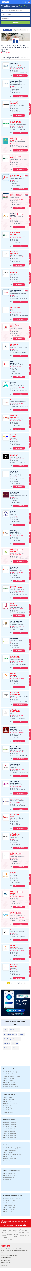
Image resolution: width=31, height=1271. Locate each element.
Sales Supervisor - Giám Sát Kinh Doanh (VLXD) (14, 362)
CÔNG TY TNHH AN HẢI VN (16, 255)
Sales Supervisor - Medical (14, 271)
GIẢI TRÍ (15, 1236)
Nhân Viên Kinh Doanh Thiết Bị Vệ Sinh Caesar (15, 693)
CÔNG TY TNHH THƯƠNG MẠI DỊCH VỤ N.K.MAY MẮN (19, 124)
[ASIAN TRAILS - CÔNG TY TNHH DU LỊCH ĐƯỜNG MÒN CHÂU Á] (6, 216)
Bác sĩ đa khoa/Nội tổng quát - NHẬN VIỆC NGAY (14, 946)
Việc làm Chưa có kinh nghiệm (11, 1201)
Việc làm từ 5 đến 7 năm (9, 1207)
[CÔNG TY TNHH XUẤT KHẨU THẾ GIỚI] (6, 749)
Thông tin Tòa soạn (5, 1260)
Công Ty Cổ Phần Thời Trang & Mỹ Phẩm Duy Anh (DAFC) (18, 495)
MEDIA (4, 1230)
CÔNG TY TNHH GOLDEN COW (17, 67)
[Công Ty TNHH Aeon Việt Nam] (6, 784)
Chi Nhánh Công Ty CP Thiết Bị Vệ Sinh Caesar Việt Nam (18, 696)
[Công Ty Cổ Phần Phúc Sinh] (5, 177)
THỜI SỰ (4, 1232)
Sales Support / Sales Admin (15, 64)
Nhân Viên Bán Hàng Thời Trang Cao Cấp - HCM (15, 493)
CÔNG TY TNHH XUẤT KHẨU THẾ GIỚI (18, 750)
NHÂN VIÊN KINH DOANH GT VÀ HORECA (15, 834)
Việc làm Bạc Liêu (8, 1105)
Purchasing (7, 1048)
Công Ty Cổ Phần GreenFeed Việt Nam (15, 197)
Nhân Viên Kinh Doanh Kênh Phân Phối (15, 656)
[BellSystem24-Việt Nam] (6, 533)
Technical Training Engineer (15, 290)
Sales (11, 400)
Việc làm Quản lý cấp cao (9, 1158)
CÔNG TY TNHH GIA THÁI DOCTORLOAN (16, 949)
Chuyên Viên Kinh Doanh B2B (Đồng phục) (12, 156)
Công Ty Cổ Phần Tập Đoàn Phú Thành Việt (18, 401)
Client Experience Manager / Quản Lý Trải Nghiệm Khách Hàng (14, 604)
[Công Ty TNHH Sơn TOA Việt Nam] (6, 364)
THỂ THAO (21, 1230)
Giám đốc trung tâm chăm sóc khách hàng (13, 728)
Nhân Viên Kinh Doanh (13, 674)
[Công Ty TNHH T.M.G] (6, 766)
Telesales (15, 1048)
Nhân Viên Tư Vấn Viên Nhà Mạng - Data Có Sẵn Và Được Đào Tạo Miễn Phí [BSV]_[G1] (14, 567)
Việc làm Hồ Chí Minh (8, 1099)
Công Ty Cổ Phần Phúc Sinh (17, 178)
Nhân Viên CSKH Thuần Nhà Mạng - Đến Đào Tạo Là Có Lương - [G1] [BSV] (14, 531)
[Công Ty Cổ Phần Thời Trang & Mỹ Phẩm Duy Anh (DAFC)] (6, 494)
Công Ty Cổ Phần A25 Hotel (17, 731)
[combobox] (15, 10)
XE (9, 1236)
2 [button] (11, 983)
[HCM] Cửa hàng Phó (15, 308)
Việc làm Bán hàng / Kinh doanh (11, 1076)
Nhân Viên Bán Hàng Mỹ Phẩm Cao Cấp (14, 252)
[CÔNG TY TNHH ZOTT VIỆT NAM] (6, 327)
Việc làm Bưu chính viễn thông (11, 1086)
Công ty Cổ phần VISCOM (16, 659)
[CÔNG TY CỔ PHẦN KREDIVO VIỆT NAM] (6, 915)
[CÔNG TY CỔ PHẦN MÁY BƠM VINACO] (6, 141)
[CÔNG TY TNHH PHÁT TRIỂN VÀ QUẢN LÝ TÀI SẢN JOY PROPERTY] (6, 641)
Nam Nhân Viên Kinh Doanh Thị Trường (12, 139)
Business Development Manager (14, 383)
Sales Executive (13, 550)
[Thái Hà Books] (6, 676)
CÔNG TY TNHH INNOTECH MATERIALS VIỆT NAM (17, 801)
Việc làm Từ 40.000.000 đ (10, 1137)
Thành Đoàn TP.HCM (6, 1262)
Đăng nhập (27, 6)
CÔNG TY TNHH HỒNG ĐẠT (16, 818)
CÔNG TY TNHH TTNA (15, 457)
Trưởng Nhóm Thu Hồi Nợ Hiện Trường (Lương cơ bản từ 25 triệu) (12, 913)
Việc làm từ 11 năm (8, 1211)
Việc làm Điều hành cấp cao (10, 1160)
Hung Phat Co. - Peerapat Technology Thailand (16, 895)
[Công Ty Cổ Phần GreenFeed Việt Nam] (5, 196)
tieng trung (7, 1039)
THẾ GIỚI (4, 1235)
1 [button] (8, 983)
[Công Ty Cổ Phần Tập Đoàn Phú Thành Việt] (6, 402)
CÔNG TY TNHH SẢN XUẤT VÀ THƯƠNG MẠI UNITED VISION (16, 105)
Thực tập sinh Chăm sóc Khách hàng (16, 621)
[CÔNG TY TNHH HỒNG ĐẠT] (6, 817)
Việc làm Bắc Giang (8, 1110)
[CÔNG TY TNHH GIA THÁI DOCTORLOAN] (6, 948)
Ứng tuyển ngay (20, 75)
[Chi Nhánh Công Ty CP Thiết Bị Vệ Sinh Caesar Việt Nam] (6, 695)
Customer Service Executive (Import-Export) (15, 747)
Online (6, 1030)
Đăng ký (21, 6)
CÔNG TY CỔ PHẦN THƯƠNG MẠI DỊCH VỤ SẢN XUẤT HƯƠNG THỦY (18, 589)
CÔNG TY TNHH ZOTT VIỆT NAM (16, 328)
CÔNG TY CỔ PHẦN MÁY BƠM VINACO (17, 142)
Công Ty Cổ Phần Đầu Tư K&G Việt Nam (18, 159)
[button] (25, 2)
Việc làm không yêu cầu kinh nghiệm (13, 1198)
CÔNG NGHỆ (10, 1234)
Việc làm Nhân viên (8, 1152)
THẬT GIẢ (27, 1235)
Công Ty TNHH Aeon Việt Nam (17, 785)
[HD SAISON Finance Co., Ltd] (6, 83)
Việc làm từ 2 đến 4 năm (9, 1205)
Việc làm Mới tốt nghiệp (9, 1150)
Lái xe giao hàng (11, 325)
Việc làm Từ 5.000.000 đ (9, 1124)
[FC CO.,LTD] (6, 514)
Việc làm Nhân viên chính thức (11, 1173)
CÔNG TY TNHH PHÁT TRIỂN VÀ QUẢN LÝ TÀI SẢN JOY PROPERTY (17, 640)
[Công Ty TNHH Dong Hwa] (6, 836)
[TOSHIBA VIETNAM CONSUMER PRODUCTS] (5, 292)
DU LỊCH (10, 1239)
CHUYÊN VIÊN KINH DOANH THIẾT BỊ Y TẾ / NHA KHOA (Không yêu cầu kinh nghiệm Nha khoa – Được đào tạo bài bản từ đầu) (15, 121)
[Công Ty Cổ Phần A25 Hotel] (6, 730)
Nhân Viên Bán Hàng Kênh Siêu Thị (15, 175)
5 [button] (21, 983)
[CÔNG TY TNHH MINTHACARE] (6, 273)
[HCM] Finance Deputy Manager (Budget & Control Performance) (15, 782)
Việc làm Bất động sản (9, 1082)
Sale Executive (14, 929)
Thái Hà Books (14, 677)
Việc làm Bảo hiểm (8, 1080)
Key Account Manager (14, 344)
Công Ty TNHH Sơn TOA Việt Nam (17, 365)
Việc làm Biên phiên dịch (9, 1084)
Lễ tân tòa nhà (14, 638)
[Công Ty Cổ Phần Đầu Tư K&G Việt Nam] (6, 158)
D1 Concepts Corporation (16, 624)
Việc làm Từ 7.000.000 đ (9, 1127)
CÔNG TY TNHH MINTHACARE (14, 274)
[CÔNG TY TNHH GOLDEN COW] (6, 66)
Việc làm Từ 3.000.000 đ (9, 1122)
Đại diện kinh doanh (16, 799)
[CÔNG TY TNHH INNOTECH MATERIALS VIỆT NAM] (6, 801)
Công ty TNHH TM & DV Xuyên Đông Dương (17, 856)
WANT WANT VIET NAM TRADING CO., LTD (18, 347)
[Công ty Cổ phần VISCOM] (6, 658)
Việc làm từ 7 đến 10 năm (9, 1209)
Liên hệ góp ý (4, 1265)
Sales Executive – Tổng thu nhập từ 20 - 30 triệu (13, 892)
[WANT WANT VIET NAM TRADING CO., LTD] (6, 346)
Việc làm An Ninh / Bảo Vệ (10, 1072)
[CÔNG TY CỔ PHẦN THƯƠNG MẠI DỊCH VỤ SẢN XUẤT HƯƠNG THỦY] (6, 589)
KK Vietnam (13, 438)
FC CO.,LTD (13, 514)
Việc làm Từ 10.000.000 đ (9, 1129)
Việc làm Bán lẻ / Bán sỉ (9, 1078)
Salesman (15, 1043)
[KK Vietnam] (6, 437)
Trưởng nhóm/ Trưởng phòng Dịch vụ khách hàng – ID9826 (14, 472)
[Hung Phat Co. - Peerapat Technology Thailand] (6, 894)
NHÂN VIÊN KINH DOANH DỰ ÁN (12, 853)
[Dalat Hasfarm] (6, 310)
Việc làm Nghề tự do (8, 1177)
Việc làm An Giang (8, 1101)
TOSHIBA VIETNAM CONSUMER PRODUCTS (18, 293)
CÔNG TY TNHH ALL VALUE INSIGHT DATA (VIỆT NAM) (17, 386)
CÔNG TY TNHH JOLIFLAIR (17, 931)
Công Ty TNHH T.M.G (15, 767)
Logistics (21, 1034)
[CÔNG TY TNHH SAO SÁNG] (6, 418)
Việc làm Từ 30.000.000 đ (10, 1135)
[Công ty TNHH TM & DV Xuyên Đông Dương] (6, 855)
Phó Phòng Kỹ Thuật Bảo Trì (14, 102)
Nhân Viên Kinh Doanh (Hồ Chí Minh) (14, 873)
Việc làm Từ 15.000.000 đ (9, 1131)
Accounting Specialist (13, 435)
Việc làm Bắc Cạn (7, 1108)
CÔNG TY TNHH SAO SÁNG (16, 419)
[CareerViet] (6, 967)
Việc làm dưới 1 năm (8, 1203)
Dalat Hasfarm (13, 311)
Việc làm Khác (7, 1179)
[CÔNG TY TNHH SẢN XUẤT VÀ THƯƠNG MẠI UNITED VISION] (6, 104)
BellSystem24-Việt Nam (16, 534)
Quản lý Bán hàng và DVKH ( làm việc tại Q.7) (14, 416)
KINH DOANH (9, 1231)
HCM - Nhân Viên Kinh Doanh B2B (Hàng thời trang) (15, 233)
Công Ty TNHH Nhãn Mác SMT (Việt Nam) (17, 553)
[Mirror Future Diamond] (6, 606)
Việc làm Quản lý (7, 1156)
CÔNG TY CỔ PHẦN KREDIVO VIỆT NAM (18, 916)
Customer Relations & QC (13, 214)
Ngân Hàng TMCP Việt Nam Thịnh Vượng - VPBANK (17, 475)
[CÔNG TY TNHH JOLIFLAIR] (6, 932)
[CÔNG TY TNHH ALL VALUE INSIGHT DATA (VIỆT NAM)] (6, 385)
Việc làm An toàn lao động (10, 1074)
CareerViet (13, 968)
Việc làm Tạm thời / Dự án (10, 1175)
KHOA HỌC (21, 1232)
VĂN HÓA (15, 1234)
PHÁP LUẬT (4, 1237)
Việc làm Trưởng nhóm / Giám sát (12, 1154)
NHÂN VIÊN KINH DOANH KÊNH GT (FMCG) (15, 710)
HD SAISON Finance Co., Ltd (17, 84)
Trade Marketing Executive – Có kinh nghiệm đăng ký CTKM (16, 764)
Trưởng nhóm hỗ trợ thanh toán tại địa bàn (16, 81)
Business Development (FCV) (16, 587)
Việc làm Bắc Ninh (8, 1112)
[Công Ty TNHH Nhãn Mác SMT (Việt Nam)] (6, 552)
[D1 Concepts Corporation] (6, 623)
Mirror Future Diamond (16, 607)
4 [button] (18, 983)
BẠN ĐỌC (27, 1232)
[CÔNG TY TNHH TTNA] (6, 456)
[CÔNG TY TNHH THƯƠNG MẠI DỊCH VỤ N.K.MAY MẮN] (6, 123)
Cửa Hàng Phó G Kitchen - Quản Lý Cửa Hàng (12, 195)
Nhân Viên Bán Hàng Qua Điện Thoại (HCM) (14, 965)
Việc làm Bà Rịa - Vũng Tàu (10, 1103)
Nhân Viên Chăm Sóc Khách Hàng (13, 512)
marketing (7, 1043)
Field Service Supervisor (14, 454)
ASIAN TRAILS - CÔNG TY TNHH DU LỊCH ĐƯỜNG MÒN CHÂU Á (17, 217)
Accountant (16, 1039)
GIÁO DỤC (27, 1230)
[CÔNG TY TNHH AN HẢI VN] (6, 254)
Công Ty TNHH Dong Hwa (16, 837)
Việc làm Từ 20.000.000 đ (10, 1133)
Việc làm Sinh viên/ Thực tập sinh (12, 1148)
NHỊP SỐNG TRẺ (15, 1231)
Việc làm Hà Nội (7, 1097)
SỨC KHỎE (21, 1235)
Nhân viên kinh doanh (10, 1034)
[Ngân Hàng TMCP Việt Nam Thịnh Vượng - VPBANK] (6, 474)
